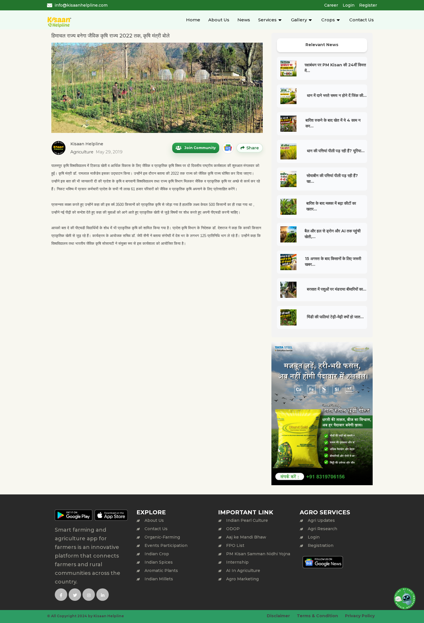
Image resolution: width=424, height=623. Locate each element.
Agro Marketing (242, 578)
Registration (320, 545)
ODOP (233, 528)
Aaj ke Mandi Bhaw (246, 537)
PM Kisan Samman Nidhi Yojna (258, 553)
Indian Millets (159, 578)
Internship (237, 562)
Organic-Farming (162, 537)
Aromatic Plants (161, 570)
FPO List (235, 545)
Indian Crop (157, 553)
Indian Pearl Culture (247, 520)
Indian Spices (159, 562)
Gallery (299, 19)
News (243, 19)
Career (331, 5)
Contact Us (361, 19)
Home (193, 19)
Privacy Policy (360, 615)
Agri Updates (321, 520)
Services (267, 19)
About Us (218, 19)
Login (348, 5)
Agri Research (322, 528)
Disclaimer (278, 615)
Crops (328, 19)
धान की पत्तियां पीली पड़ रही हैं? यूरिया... (336, 150)
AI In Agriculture (243, 570)
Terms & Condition (317, 615)
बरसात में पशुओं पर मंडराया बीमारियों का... (336, 289)
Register (368, 5)
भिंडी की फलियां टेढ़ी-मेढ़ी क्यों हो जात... (335, 316)
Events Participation (166, 545)
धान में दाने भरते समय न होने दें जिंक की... (337, 95)
